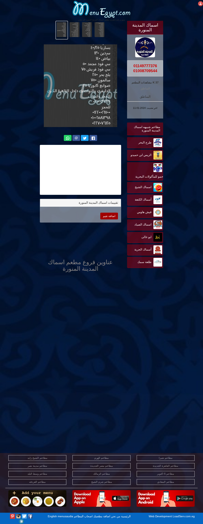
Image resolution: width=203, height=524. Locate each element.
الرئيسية (126, 516)
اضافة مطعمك (101, 516)
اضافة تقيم (109, 216)
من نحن (115, 516)
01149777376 (145, 66)
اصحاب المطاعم (83, 516)
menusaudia (65, 516)
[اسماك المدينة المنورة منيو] (99, 29)
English (52, 516)
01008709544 (145, 71)
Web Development (161, 516)
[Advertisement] (138, 309)
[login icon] (200, 3)
